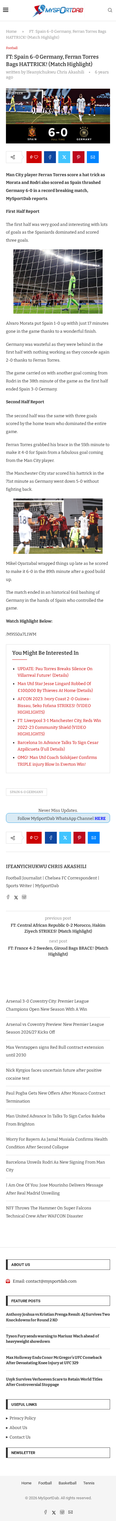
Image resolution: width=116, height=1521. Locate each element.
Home (11, 31)
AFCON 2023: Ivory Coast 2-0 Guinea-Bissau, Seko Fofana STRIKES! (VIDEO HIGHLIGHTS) (54, 705)
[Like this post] (36, 157)
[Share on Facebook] (50, 157)
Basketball (67, 1483)
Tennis (89, 1483)
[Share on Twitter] (64, 157)
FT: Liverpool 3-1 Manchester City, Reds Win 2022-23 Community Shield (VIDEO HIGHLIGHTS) (59, 727)
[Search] (110, 10)
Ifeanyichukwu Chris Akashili (46, 866)
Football (45, 1483)
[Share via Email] (93, 157)
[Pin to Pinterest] (78, 157)
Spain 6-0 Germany (26, 792)
